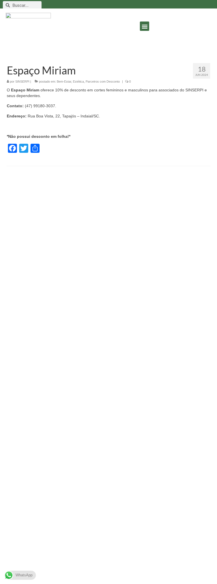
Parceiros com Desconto (103, 81)
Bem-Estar (64, 81)
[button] (144, 26)
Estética (78, 81)
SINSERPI (22, 81)
